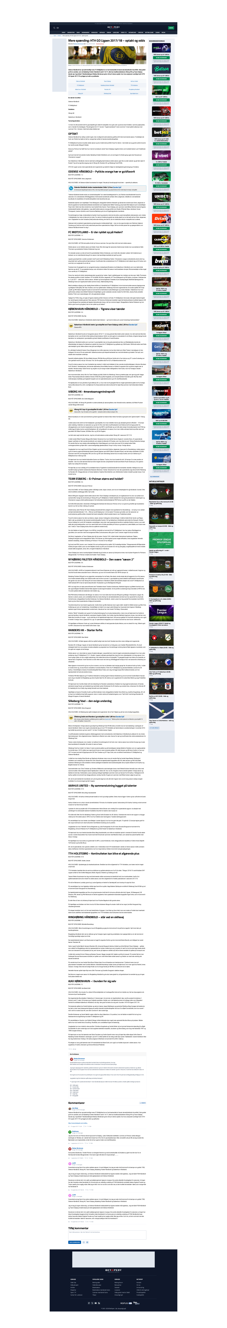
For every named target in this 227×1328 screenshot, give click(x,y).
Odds (78, 32)
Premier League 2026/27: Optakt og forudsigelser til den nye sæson (159, 624)
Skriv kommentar (74, 1242)
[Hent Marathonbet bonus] (161, 413)
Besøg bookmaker (161, 58)
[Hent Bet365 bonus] (161, 132)
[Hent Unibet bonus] (161, 197)
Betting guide (149, 32)
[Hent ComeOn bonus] (161, 304)
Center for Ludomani (76, 1295)
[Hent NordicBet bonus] (161, 435)
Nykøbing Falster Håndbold (107, 85)
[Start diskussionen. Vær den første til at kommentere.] (107, 1235)
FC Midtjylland (80, 85)
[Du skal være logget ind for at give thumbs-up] (69, 1049)
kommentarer (100, 44)
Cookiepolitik (140, 1295)
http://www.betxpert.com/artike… (78, 1123)
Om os (138, 1285)
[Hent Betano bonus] (161, 218)
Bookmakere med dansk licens (101, 1290)
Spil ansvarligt (99, 23)
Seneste (143, 1103)
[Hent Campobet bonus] (161, 90)
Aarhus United (134, 81)
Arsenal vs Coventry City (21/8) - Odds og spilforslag (160, 575)
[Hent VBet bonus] (161, 155)
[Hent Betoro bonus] (161, 111)
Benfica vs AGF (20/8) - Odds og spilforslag (158, 697)
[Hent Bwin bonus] (161, 260)
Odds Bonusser (96, 1285)
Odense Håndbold (80, 81)
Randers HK (107, 89)
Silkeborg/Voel (107, 93)
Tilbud (94, 1295)
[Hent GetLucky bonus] (161, 347)
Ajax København (134, 93)
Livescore (116, 32)
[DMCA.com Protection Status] (111, 1303)
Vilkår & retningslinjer (143, 1290)
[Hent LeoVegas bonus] (161, 370)
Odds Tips (73, 1282)
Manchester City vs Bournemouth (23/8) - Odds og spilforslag (161, 502)
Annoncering (140, 1287)
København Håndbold (80, 89)
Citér (90, 1126)
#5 (69, 1221)
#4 (69, 1190)
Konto (171, 28)
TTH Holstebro (134, 85)
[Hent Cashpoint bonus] (161, 239)
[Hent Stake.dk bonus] (161, 176)
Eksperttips (71, 32)
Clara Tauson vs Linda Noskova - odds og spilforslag (161, 721)
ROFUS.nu (110, 23)
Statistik (140, 32)
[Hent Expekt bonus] (161, 326)
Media (163, 32)
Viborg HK (80, 93)
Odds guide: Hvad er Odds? (122, 1292)
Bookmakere (85, 32)
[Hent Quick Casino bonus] (161, 48)
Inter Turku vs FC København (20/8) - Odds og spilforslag (160, 673)
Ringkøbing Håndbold (134, 89)
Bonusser (94, 32)
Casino (158, 32)
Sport (63, 32)
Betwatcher (132, 32)
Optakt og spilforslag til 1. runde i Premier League (159, 551)
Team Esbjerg (107, 81)
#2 (69, 1143)
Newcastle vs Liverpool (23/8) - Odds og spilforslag (161, 527)
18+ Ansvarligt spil (120, 1308)
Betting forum (119, 1282)
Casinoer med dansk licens (100, 1292)
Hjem (55, 35)
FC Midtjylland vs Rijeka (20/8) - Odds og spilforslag (161, 648)
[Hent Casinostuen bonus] (161, 282)
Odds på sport (74, 1285)
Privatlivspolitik (141, 1292)
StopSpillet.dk (130, 23)
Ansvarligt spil (119, 1295)
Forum (109, 32)
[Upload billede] (87, 1242)
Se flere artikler (154, 728)
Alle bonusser (154, 476)
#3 (69, 1158)
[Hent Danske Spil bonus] (161, 458)
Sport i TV (124, 32)
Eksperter (73, 1290)
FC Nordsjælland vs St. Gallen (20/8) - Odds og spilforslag (160, 600)
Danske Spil (117, 187)
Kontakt (139, 1282)
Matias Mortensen (78, 44)
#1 (69, 1126)
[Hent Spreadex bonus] (161, 391)
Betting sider (96, 1282)
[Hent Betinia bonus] (161, 69)
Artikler (102, 32)
